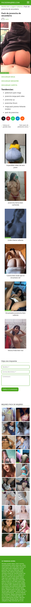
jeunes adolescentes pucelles (10, 597)
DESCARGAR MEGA (8, 77)
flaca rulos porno (7, 580)
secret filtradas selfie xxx (16, 596)
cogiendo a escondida (18, 580)
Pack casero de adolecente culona (22, 126)
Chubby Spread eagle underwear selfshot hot (13, 590)
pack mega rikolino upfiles (16, 578)
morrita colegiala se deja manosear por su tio (13, 599)
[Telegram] (18, 118)
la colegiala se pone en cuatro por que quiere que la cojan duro (13, 576)
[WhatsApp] (13, 118)
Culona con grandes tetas (7, 126)
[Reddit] (22, 118)
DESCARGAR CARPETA (9, 85)
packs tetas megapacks (12, 568)
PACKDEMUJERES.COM (10, 2)
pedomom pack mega (19, 584)
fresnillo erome (18, 573)
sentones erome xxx (7, 573)
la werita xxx (11, 575)
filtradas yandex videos (8, 563)
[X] (3, 118)
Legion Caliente (16, 7)
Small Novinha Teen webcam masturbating (12, 571)
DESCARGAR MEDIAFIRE (10, 81)
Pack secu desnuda (13, 570)
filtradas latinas (14, 599)
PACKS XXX (5, 7)
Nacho (7, 19)
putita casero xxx (16, 565)
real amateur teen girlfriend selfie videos (13, 586)
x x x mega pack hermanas (14, 591)
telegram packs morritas (13, 589)
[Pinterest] (8, 118)
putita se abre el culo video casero (12, 581)
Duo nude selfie (14, 567)
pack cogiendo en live (8, 588)
